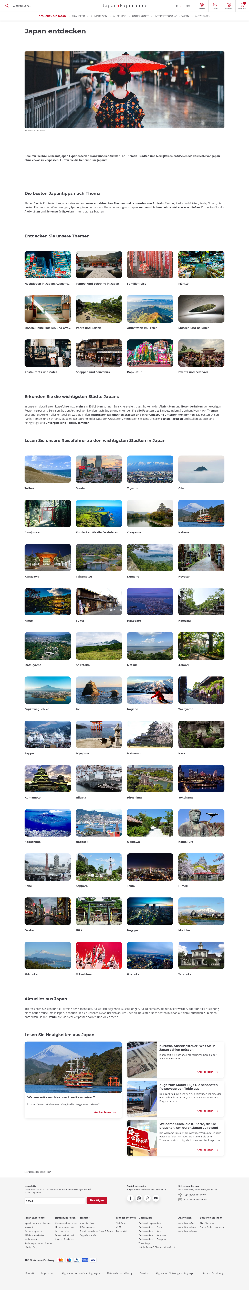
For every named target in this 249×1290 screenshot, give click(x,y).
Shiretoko (83, 665)
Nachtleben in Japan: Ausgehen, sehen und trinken (48, 283)
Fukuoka (133, 974)
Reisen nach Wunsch (64, 1235)
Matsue (132, 665)
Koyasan (184, 576)
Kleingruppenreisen (64, 1227)
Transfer (78, 16)
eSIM (118, 1227)
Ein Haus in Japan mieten (150, 1223)
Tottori (29, 488)
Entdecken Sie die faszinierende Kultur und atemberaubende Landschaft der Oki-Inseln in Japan (99, 532)
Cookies (144, 1273)
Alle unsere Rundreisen (66, 1223)
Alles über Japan (207, 1223)
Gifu (181, 488)
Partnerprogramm (33, 1231)
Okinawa (133, 842)
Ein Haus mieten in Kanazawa (152, 1235)
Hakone (183, 532)
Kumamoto (32, 797)
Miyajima (82, 753)
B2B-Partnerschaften (34, 1235)
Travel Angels (145, 1243)
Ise (78, 709)
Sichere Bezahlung (213, 1273)
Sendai (81, 488)
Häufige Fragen (32, 1247)
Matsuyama (33, 665)
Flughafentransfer (88, 1235)
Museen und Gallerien (194, 328)
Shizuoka (31, 974)
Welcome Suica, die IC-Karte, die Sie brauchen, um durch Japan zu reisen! (188, 1125)
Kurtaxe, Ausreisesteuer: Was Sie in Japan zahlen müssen (187, 1047)
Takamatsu (84, 576)
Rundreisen (99, 16)
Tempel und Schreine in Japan (97, 283)
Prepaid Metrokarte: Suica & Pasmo (96, 1231)
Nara (181, 753)
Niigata (81, 797)
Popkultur (134, 372)
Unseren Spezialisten (65, 1239)
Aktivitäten (202, 16)
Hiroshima (134, 797)
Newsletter (30, 1227)
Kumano (133, 576)
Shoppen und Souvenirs (93, 372)
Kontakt (29, 1273)
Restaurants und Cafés (41, 372)
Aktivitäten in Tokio (187, 1223)
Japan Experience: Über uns (37, 1223)
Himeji (183, 886)
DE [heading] (176, 6)
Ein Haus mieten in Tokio (150, 1227)
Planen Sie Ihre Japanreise (212, 1227)
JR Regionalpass (87, 1227)
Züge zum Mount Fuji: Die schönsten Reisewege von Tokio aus (188, 1086)
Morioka (184, 930)
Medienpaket (31, 1239)
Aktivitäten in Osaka (187, 1231)
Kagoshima (33, 842)
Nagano (132, 709)
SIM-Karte (121, 1223)
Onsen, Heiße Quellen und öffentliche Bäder (48, 328)
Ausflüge (119, 16)
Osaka (29, 930)
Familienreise (136, 283)
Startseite (29, 1171)
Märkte (183, 283)
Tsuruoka (185, 974)
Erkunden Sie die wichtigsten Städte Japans (72, 397)
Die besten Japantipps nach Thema (62, 194)
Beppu (29, 753)
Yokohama (185, 797)
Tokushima (84, 974)
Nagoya (132, 930)
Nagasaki (82, 842)
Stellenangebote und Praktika (38, 1243)
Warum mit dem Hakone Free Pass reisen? (61, 1097)
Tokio (131, 886)
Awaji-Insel (32, 532)
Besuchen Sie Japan (52, 16)
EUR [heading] (188, 6)
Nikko (80, 930)
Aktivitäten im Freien (142, 328)
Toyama (132, 488)
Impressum (47, 1273)
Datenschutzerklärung (119, 1273)
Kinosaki (184, 620)
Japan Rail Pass (87, 1223)
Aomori (183, 665)
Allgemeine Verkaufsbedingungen (80, 1273)
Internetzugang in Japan (172, 16)
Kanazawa (32, 576)
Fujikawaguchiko (37, 709)
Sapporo (82, 886)
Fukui (80, 620)
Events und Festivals (193, 372)
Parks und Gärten (88, 328)
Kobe (28, 886)
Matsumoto (135, 753)
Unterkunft (140, 16)
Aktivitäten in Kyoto (187, 1227)
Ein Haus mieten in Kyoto (150, 1231)
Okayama (134, 532)
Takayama (185, 709)
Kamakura (185, 842)
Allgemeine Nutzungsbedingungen (175, 1273)
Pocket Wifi (121, 1231)
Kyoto (29, 620)
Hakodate (134, 620)
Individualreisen (62, 1231)
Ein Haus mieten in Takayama (153, 1239)
